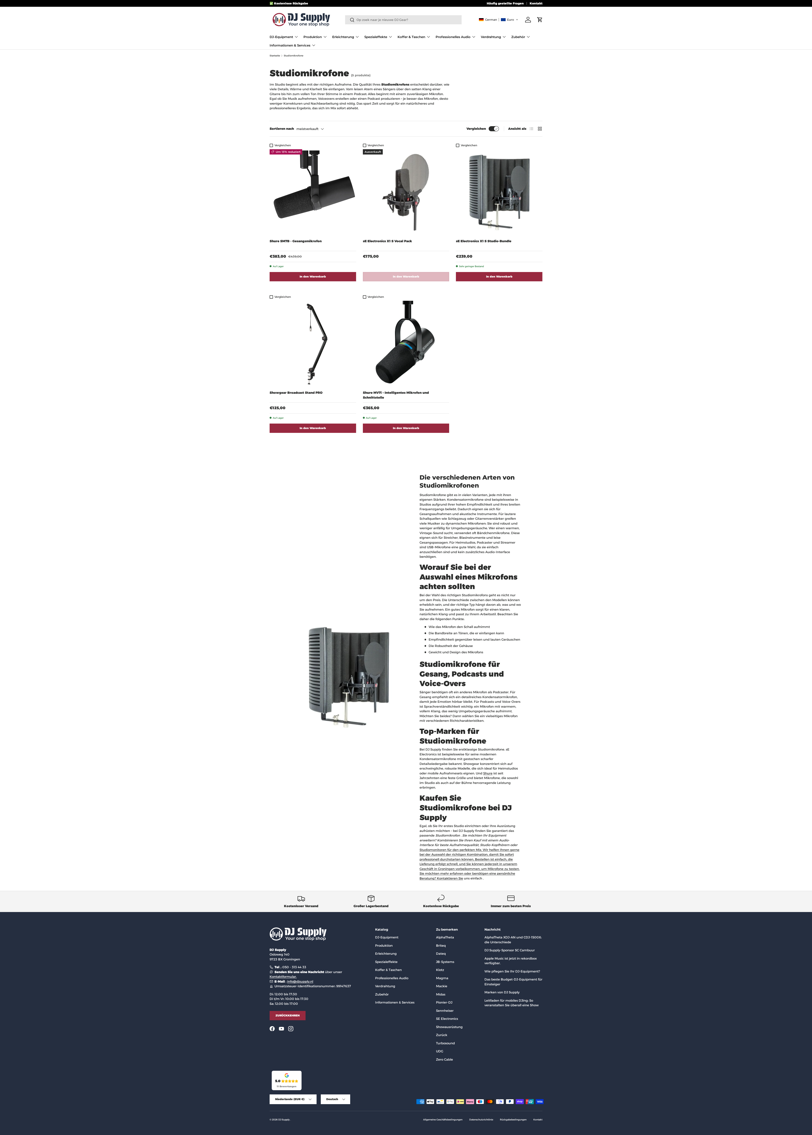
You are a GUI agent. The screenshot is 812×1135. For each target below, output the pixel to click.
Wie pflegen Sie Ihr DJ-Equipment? (512, 971)
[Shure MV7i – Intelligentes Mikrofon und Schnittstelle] (406, 344)
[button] (498, 19)
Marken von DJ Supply (502, 992)
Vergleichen (476, 129)
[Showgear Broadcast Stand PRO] (313, 344)
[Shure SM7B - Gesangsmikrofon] (313, 192)
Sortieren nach (282, 129)
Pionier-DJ (444, 1002)
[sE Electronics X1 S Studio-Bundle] (499, 192)
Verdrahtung (491, 37)
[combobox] (403, 19)
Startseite (275, 56)
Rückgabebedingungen (513, 1119)
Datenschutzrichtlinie (481, 1119)
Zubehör (518, 37)
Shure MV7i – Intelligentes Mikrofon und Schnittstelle (396, 395)
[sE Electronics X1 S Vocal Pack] (406, 192)
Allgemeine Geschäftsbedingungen (442, 1119)
